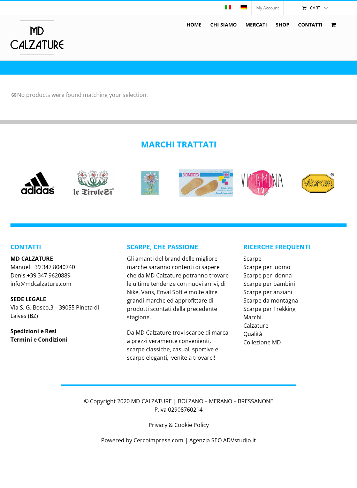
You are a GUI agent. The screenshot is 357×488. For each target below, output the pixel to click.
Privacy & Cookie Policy (179, 425)
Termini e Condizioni (39, 339)
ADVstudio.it (239, 440)
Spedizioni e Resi (33, 331)
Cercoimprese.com (158, 440)
